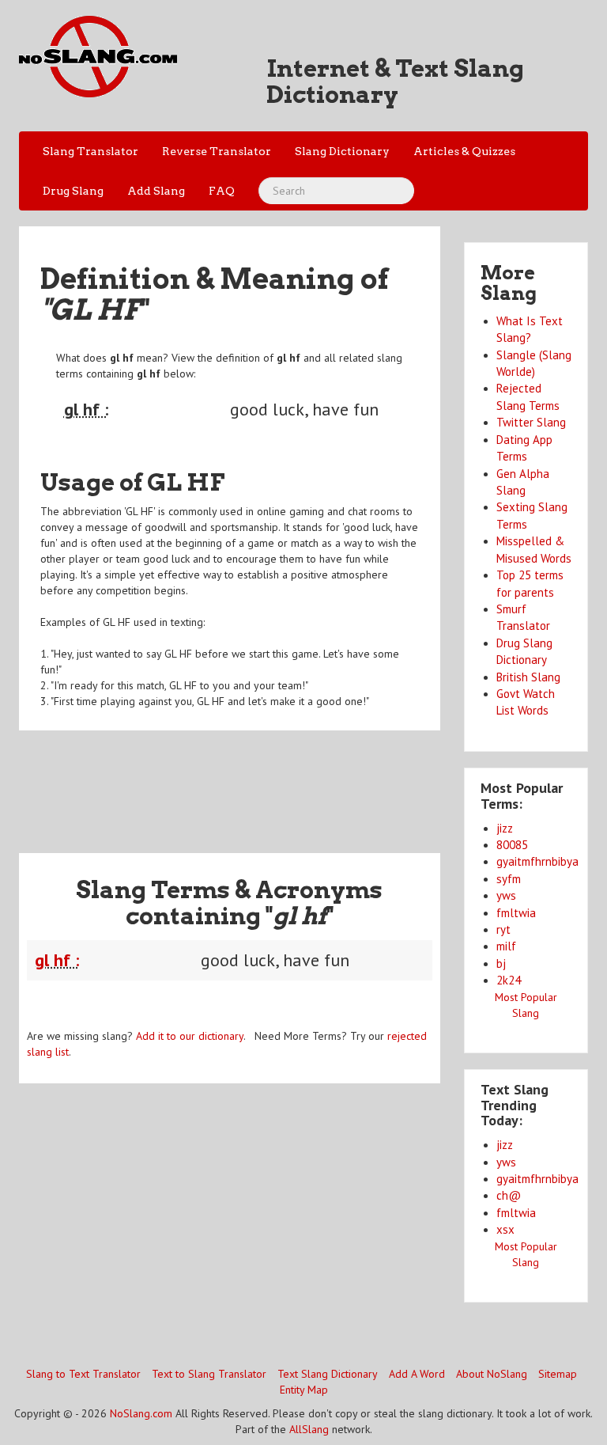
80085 (512, 844)
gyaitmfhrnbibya (537, 861)
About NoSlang (491, 1374)
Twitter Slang (531, 422)
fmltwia (516, 912)
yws (506, 895)
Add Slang (156, 190)
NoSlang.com (141, 1413)
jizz (504, 828)
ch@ (508, 1195)
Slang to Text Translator (83, 1374)
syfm (508, 878)
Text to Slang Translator (209, 1374)
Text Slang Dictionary (327, 1374)
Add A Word (417, 1374)
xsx (505, 1229)
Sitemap (557, 1374)
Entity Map (304, 1389)
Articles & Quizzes (464, 151)
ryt (503, 929)
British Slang (528, 677)
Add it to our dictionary (189, 1036)
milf (506, 946)
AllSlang (309, 1429)
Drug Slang (73, 190)
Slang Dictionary (342, 151)
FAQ (222, 190)
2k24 (508, 980)
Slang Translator (90, 151)
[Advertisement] (306, 781)
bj (501, 963)
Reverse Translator (216, 151)
